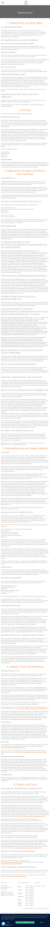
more (41, 922)
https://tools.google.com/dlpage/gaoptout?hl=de (13, 748)
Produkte (43, 886)
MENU (3, 2)
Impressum (40, 908)
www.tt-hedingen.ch (10, 895)
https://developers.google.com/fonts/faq (11, 862)
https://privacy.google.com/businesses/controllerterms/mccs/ (33, 708)
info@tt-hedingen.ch (9, 893)
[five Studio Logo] (26, 3)
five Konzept (37, 886)
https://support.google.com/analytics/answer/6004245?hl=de (24, 753)
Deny (8, 922)
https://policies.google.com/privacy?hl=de (26, 837)
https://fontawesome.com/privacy (18, 876)
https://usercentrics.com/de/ (8, 522)
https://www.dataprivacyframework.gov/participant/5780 (26, 719)
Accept (25, 922)
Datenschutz (46, 908)
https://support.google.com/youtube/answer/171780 (32, 816)
